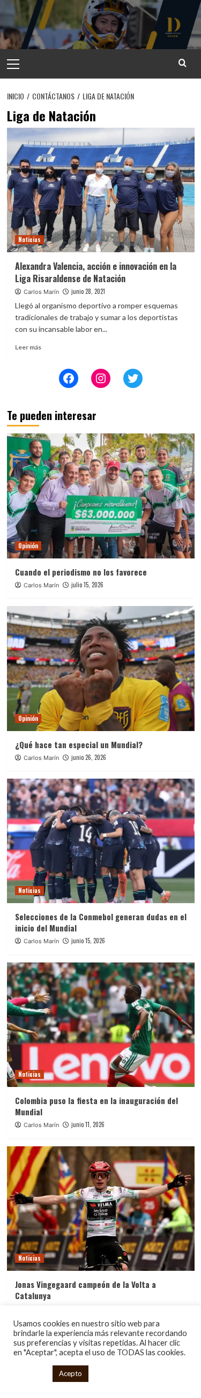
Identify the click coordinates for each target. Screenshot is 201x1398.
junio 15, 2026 (88, 940)
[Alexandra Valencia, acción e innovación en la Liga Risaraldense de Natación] (101, 190)
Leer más (28, 347)
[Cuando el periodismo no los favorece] (101, 495)
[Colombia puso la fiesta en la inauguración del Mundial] (101, 1024)
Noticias (29, 239)
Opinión (28, 545)
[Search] (182, 62)
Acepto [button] (70, 1373)
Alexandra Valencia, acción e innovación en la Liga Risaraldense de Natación (95, 272)
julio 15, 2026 (87, 584)
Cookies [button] (30, 1373)
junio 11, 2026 (88, 1124)
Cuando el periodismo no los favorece (81, 572)
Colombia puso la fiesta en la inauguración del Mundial (96, 1105)
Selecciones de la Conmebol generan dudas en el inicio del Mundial (101, 922)
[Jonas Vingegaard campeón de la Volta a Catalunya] (101, 1208)
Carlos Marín (41, 292)
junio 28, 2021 (88, 291)
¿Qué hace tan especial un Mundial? (79, 744)
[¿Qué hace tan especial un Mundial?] (101, 668)
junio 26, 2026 (88, 757)
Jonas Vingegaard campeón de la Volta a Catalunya (85, 1289)
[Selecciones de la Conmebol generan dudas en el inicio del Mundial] (101, 841)
